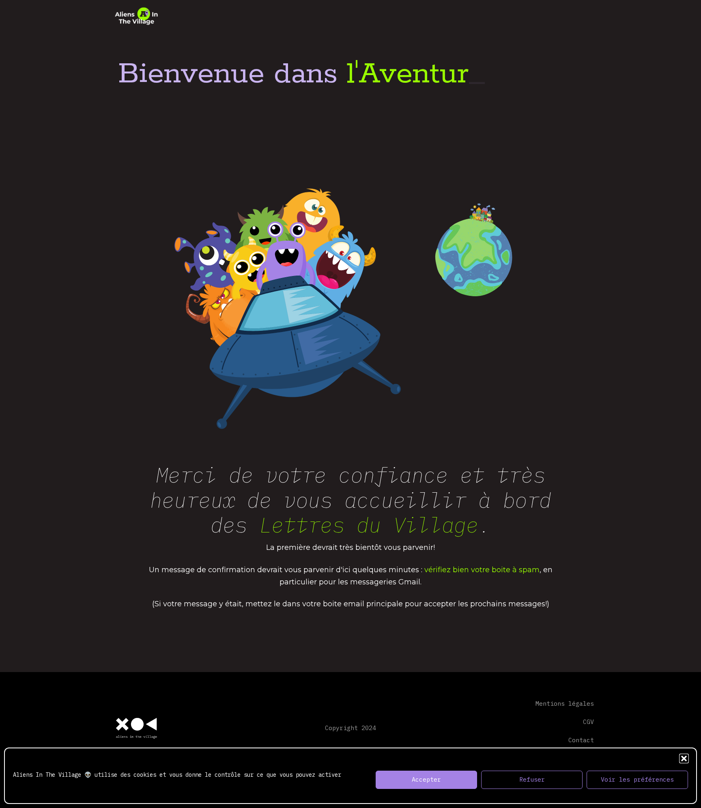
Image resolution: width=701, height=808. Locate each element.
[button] (684, 758)
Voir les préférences (637, 780)
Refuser (532, 780)
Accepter (426, 780)
